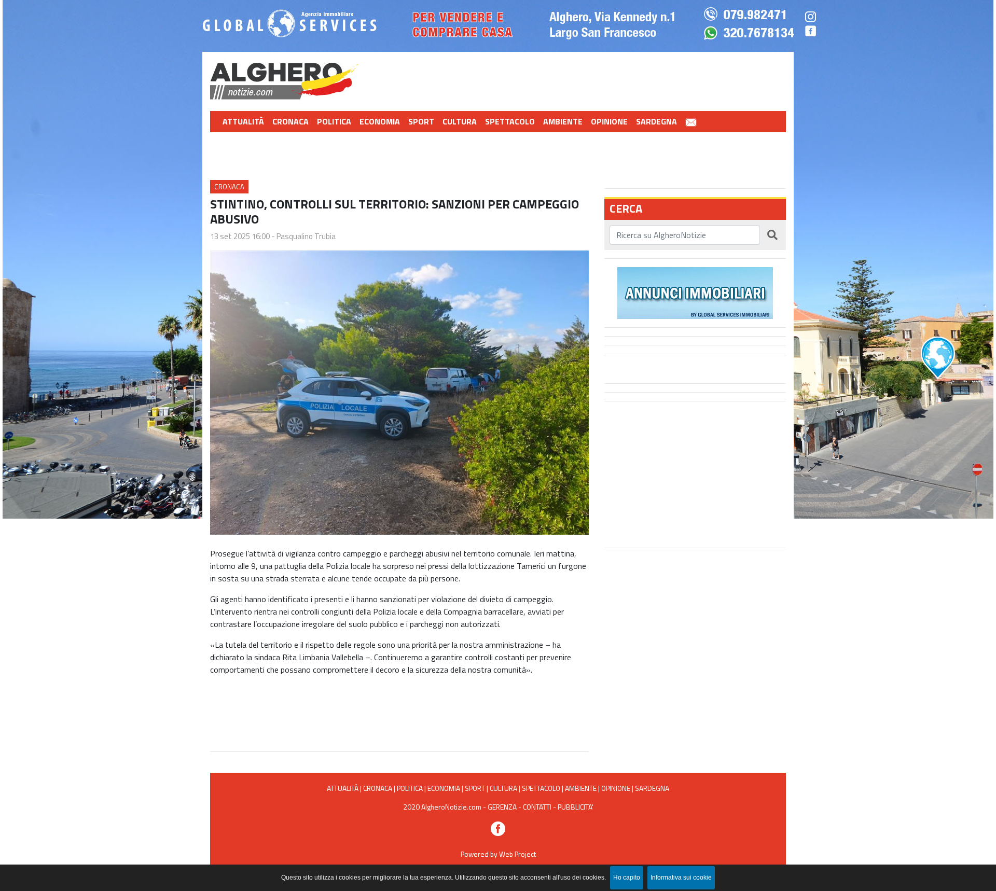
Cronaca (290, 121)
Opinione (609, 121)
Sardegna (656, 121)
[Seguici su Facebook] (498, 827)
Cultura (459, 121)
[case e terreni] (695, 292)
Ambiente (563, 121)
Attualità (243, 121)
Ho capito (626, 877)
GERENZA (502, 806)
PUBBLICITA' (575, 806)
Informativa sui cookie (681, 877)
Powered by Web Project (498, 853)
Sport (421, 121)
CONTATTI (537, 806)
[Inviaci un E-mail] (691, 121)
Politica (334, 121)
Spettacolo (510, 121)
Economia (379, 121)
